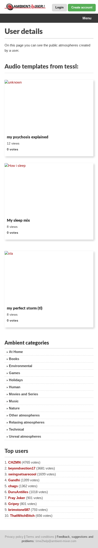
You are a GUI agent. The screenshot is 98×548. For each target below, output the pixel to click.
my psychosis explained (27, 137)
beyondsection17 (21, 468)
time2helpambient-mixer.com (56, 541)
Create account (81, 7)
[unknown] (49, 106)
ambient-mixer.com (27, 7)
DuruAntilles (18, 492)
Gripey (13, 504)
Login (59, 7)
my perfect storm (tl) (24, 308)
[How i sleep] (49, 189)
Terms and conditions (40, 536)
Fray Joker (16, 498)
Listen (15, 127)
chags (13, 486)
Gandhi (14, 480)
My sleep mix (18, 220)
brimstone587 (19, 510)
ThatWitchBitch (22, 516)
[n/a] (49, 277)
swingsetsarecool (22, 474)
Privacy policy (14, 536)
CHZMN (14, 462)
